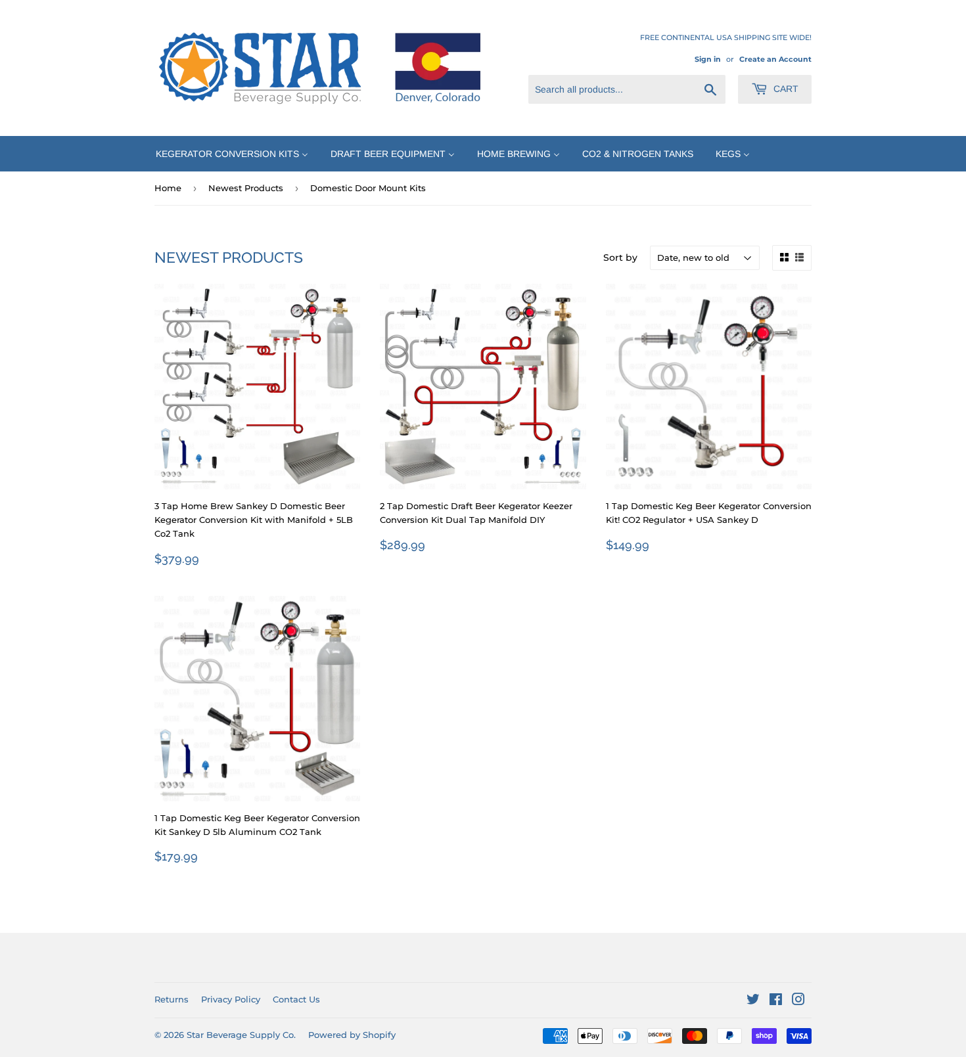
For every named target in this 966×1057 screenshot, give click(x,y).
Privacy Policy (230, 999)
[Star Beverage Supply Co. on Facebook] (776, 1001)
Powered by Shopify (352, 1034)
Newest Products (245, 188)
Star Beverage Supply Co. (241, 1034)
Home (167, 188)
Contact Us (296, 999)
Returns (171, 999)
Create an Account (775, 59)
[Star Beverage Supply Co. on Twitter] (753, 1001)
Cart (784, 88)
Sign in (708, 59)
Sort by (620, 257)
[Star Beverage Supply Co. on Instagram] (798, 1001)
